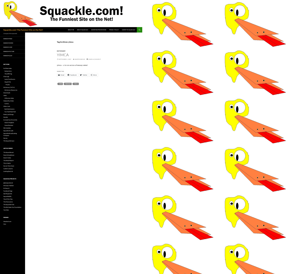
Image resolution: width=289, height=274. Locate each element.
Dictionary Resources (11, 90)
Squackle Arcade (8, 131)
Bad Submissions (9, 109)
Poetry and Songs (8, 114)
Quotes (5, 117)
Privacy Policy (114, 29)
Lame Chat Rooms (10, 79)
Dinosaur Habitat (8, 185)
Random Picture (8, 51)
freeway (68, 84)
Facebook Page (7, 191)
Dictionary (61, 51)
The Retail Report (8, 160)
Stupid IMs (8, 82)
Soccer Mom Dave (8, 166)
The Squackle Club (8, 204)
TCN (4, 224)
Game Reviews (9, 125)
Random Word (8, 43)
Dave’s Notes (7, 158)
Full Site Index (7, 68)
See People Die (7, 194)
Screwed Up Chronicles (10, 120)
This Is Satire (7, 163)
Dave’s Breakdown (8, 155)
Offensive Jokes (9, 98)
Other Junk (6, 106)
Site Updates (7, 128)
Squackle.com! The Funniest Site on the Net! (23, 30)
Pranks (8, 84)
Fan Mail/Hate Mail (10, 112)
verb (60, 84)
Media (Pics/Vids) (8, 101)
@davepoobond (8, 183)
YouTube (6, 210)
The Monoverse (8, 202)
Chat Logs (6, 76)
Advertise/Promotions (98, 29)
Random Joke (7, 47)
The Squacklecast (8, 152)
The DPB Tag (8, 74)
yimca (63, 54)
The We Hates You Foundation (12, 207)
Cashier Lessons (8, 168)
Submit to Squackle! (128, 29)
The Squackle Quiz (8, 141)
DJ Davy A (6, 188)
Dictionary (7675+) (9, 87)
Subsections (8, 71)
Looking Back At (8, 171)
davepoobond (79, 59)
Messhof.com (7, 221)
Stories (5, 138)
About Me (71, 29)
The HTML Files (8, 199)
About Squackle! (82, 29)
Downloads (6, 93)
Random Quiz (7, 55)
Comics (7, 103)
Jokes (5, 95)
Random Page (7, 38)
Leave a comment (94, 59)
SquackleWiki (7, 196)
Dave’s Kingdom (9, 122)
